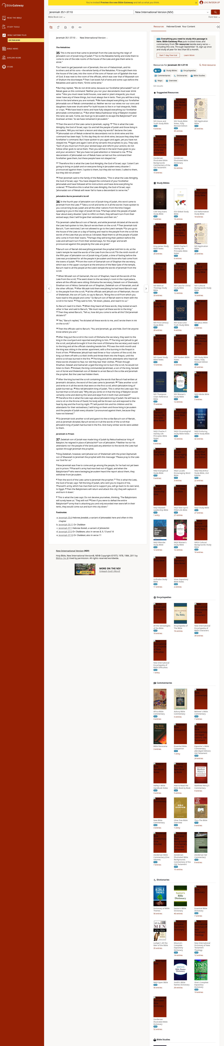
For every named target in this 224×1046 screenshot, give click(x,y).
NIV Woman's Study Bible (180, 395)
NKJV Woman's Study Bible (180, 543)
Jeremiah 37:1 (65, 528)
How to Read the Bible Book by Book (182, 787)
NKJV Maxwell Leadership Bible (160, 509)
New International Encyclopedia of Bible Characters (202, 628)
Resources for (170, 65)
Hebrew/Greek (173, 26)
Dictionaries (163, 879)
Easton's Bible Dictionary (180, 909)
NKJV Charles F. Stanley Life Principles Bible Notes (160, 435)
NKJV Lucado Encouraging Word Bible (182, 473)
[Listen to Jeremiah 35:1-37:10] (80, 27)
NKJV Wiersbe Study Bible (159, 543)
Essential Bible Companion (180, 747)
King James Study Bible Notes (161, 247)
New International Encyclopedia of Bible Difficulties (161, 665)
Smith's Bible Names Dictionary (181, 983)
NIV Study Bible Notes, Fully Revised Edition (180, 123)
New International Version (70, 550)
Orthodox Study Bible (160, 580)
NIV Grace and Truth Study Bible (161, 122)
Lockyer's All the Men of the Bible (160, 944)
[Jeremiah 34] (49, 288)
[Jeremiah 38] (146, 288)
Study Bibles (163, 183)
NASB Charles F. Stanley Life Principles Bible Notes (181, 249)
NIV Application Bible (201, 122)
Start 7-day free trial (168, 55)
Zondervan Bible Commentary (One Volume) (161, 857)
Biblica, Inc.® (62, 558)
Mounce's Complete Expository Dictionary (178, 946)
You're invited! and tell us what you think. (122, 2)
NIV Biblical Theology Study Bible (160, 287)
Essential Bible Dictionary (200, 909)
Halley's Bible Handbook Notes (160, 787)
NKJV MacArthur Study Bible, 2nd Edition (201, 473)
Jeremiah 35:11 (66, 524)
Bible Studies (163, 1039)
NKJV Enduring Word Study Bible (201, 432)
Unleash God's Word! (109, 571)
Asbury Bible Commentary (179, 712)
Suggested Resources (167, 92)
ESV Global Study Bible (181, 212)
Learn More (189, 55)
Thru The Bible (200, 820)
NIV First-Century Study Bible (160, 324)
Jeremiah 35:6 (65, 517)
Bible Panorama (160, 746)
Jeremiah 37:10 (66, 535)
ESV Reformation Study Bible (201, 212)
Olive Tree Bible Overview (181, 821)
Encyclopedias (164, 597)
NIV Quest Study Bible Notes (160, 358)
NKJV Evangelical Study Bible (160, 472)
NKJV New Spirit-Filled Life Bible (181, 509)
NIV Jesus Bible (201, 323)
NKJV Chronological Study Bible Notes (182, 432)
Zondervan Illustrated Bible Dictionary (181, 160)
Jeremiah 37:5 (65, 531)
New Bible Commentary (159, 821)
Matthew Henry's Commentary (201, 787)
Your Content (188, 26)
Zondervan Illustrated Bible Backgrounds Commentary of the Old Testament (161, 163)
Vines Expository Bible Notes (181, 580)
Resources (159, 26)
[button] (209, 2)
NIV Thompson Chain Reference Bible (160, 396)
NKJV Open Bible (160, 982)
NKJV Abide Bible (201, 394)
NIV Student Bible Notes (181, 358)
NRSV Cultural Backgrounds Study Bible (202, 544)
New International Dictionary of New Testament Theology (202, 946)
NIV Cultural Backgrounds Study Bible (202, 287)
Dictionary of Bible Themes (161, 909)
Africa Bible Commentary (159, 712)
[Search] (215, 12)
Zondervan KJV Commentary (200, 856)
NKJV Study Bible (201, 508)
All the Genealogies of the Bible (161, 627)
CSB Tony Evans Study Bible (160, 212)
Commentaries (164, 683)
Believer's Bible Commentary (201, 712)
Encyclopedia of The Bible (181, 627)
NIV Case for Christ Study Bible (182, 286)
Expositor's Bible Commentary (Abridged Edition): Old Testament (202, 750)
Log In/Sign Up (212, 2)
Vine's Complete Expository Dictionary (201, 984)
